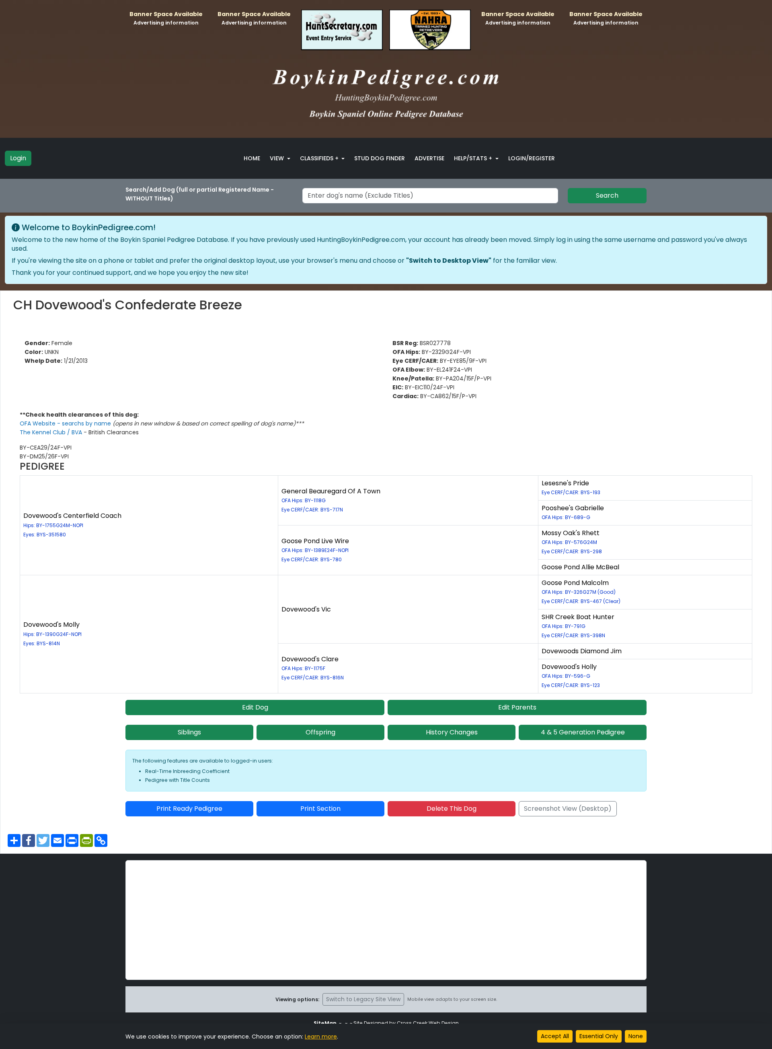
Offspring (320, 732)
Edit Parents (517, 707)
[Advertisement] (386, 920)
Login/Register (531, 158)
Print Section (320, 808)
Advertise (429, 158)
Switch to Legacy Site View (363, 999)
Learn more (321, 1037)
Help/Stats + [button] (474, 158)
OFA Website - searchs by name (66, 423)
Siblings (189, 732)
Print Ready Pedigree (189, 808)
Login (18, 158)
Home (252, 158)
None (635, 1036)
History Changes (452, 732)
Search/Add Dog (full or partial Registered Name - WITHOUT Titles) (199, 194)
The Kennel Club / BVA (52, 432)
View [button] (277, 158)
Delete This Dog (451, 808)
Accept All (555, 1036)
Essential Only (598, 1036)
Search (607, 195)
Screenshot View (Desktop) (568, 808)
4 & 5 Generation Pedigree (583, 732)
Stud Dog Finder (379, 158)
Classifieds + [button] (320, 158)
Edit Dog (255, 707)
